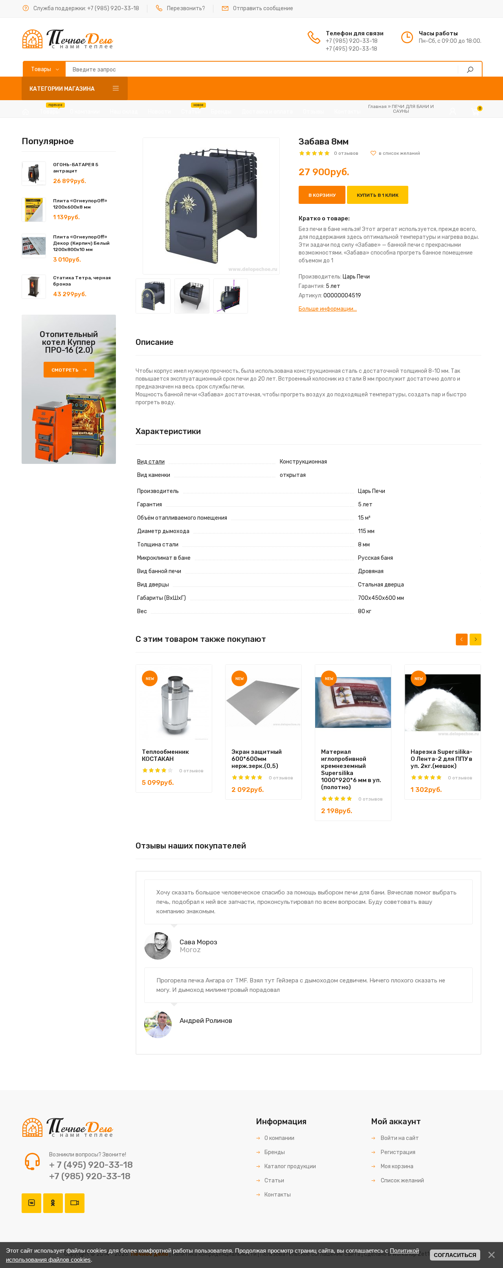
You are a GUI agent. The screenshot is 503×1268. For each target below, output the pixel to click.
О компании (279, 1138)
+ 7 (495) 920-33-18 (91, 1165)
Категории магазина (62, 89)
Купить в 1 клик (377, 195)
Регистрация (397, 1152)
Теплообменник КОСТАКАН (165, 755)
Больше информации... (328, 309)
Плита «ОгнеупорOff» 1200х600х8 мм (80, 204)
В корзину (322, 195)
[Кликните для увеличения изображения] (211, 206)
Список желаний (402, 1180)
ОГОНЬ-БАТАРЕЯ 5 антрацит (75, 168)
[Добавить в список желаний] (395, 153)
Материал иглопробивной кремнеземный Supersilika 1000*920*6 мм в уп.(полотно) (351, 769)
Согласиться (455, 1255)
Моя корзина (396, 1166)
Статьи (274, 1180)
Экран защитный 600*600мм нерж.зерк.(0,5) (256, 759)
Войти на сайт (399, 1138)
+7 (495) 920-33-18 (351, 49)
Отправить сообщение (263, 8)
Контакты (277, 1194)
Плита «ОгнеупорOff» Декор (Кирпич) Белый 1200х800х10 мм (81, 243)
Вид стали (151, 461)
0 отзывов (346, 153)
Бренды (274, 1152)
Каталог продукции (290, 1166)
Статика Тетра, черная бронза (82, 281)
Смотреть (65, 370)
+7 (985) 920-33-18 (113, 8)
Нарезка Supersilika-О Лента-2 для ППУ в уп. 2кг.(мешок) (441, 759)
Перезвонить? (186, 8)
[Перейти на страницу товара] (174, 702)
